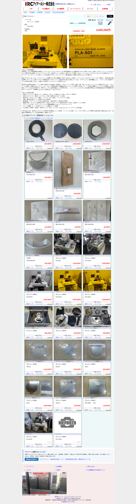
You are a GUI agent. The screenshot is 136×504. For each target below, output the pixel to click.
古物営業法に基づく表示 (68, 501)
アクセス (28, 470)
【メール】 (100, 20)
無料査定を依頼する (31, 459)
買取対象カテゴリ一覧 (84, 459)
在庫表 (108, 4)
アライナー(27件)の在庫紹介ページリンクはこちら (38, 118)
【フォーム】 (110, 20)
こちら (49, 495)
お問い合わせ (91, 466)
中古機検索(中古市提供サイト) (96, 470)
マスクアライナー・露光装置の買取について (52, 459)
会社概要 (59, 466)
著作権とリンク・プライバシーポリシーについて (68, 496)
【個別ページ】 (30, 148)
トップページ (30, 466)
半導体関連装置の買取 (71, 459)
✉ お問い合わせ (96, 4)
